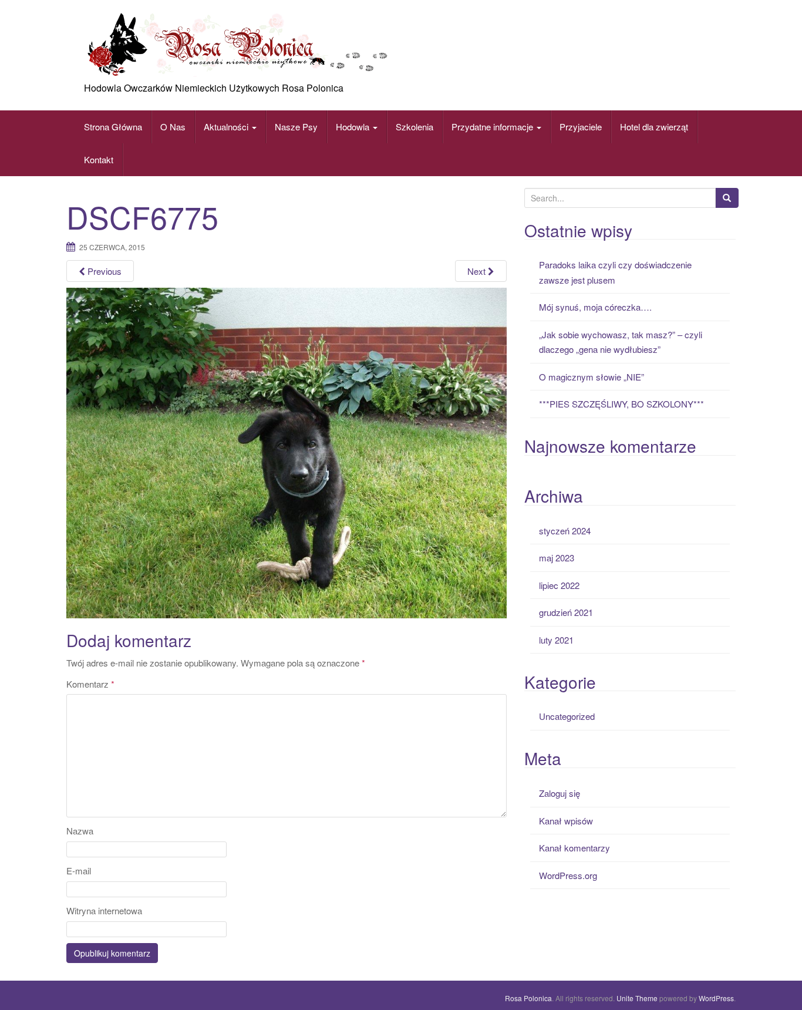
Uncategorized (567, 716)
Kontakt (98, 159)
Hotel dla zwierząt (654, 126)
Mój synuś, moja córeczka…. (595, 307)
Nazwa (79, 830)
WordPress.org (568, 875)
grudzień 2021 (566, 612)
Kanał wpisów (566, 820)
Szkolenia (414, 126)
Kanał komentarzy (574, 847)
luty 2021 (556, 640)
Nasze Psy (296, 126)
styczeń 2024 (565, 530)
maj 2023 (556, 557)
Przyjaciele (581, 126)
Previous (103, 271)
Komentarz (90, 684)
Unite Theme (637, 998)
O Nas (173, 126)
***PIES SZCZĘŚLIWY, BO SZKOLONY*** (621, 404)
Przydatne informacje (493, 126)
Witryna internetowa (104, 910)
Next (477, 271)
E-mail (78, 870)
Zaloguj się (559, 793)
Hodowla (352, 126)
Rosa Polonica (528, 998)
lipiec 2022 (559, 585)
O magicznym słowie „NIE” (591, 377)
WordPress (716, 998)
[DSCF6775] (286, 451)
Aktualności (227, 126)
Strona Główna (113, 126)
